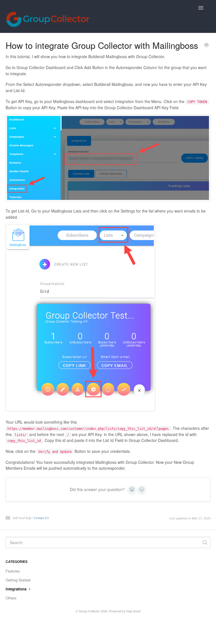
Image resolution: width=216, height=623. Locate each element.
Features (13, 571)
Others (11, 598)
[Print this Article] (206, 45)
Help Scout (133, 611)
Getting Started (18, 580)
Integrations (17, 589)
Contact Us (41, 517)
